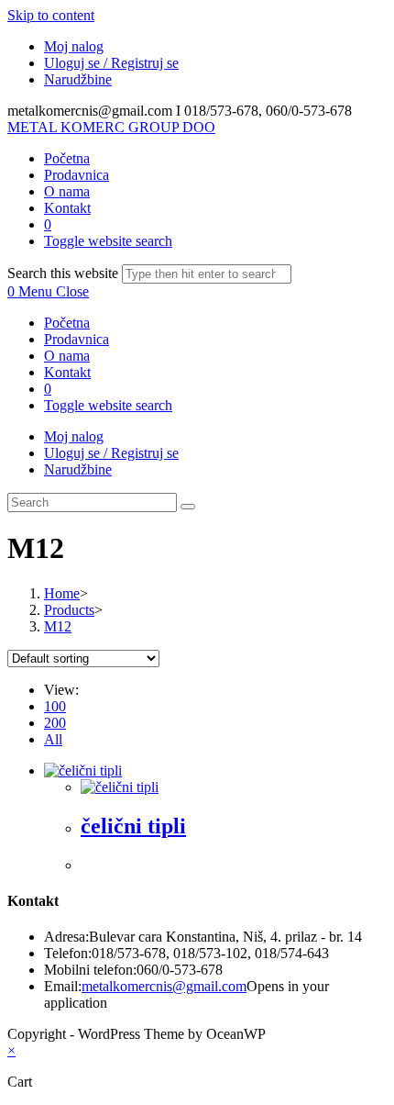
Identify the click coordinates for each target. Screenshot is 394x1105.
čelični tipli (133, 826)
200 (55, 723)
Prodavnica (76, 339)
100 (55, 706)
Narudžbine (78, 79)
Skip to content (50, 15)
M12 (57, 626)
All (53, 739)
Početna (67, 322)
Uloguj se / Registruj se (111, 63)
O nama (67, 355)
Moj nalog (74, 46)
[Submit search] (188, 506)
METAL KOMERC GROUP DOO (111, 127)
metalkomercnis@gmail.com (164, 986)
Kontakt (67, 372)
